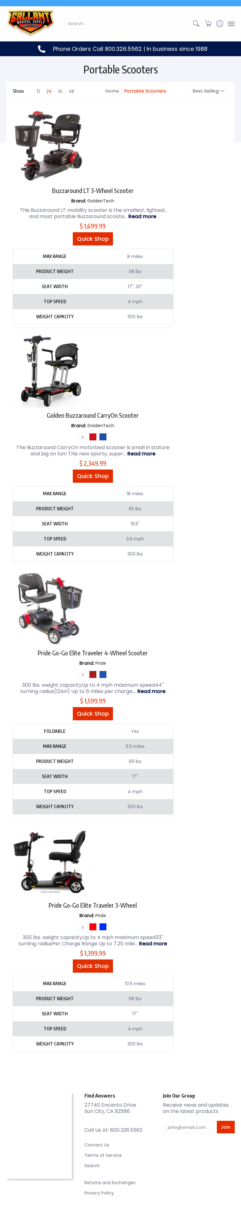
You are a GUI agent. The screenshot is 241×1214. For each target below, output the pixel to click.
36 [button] (60, 91)
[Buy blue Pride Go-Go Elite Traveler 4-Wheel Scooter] (50, 609)
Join (225, 1127)
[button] (208, 23)
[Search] (196, 24)
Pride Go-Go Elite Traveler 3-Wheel (93, 905)
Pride (100, 663)
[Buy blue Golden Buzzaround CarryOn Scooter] (50, 371)
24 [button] (48, 91)
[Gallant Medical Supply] (31, 23)
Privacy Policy (99, 1193)
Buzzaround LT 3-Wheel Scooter (93, 190)
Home (112, 91)
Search (92, 1166)
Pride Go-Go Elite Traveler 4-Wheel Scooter (93, 653)
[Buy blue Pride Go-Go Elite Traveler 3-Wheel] (50, 861)
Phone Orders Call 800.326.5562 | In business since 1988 (130, 49)
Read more (142, 216)
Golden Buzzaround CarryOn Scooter (93, 415)
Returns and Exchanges (110, 1182)
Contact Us (96, 1145)
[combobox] (128, 24)
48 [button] (71, 91)
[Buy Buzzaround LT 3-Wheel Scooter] (50, 146)
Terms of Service (103, 1155)
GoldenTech (100, 201)
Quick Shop (93, 239)
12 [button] (38, 91)
